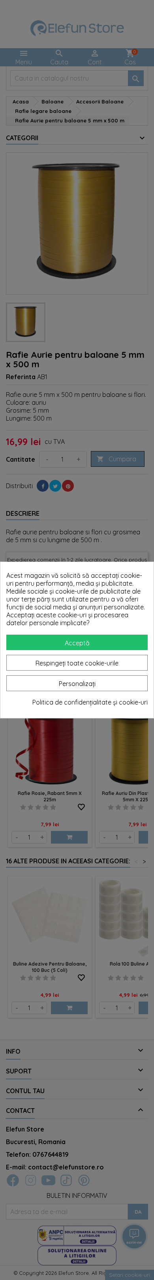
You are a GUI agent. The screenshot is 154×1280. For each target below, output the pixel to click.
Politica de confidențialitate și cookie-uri (90, 702)
